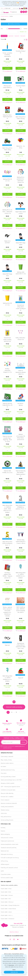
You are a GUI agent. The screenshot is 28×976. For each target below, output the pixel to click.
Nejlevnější (10, 35)
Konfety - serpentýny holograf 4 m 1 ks (7, 370)
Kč (4, 8)
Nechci (14, 969)
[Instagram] (14, 939)
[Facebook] (10, 939)
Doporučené (4, 35)
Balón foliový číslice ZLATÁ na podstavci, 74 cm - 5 (7, 543)
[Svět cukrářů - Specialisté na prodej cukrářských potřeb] (5, 12)
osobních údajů (18, 746)
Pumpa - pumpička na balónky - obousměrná (7, 54)
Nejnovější (23, 35)
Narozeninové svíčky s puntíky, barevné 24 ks (7, 339)
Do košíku (7, 68)
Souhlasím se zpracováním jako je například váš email (13, 747)
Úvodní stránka (4, 16)
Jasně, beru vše (14, 972)
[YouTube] (18, 939)
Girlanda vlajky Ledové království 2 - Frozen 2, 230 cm (20, 541)
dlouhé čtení (11, 965)
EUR (7, 8)
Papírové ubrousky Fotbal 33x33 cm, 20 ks (7, 405)
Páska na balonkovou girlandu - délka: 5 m (21, 372)
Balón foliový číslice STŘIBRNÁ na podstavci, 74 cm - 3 (21, 507)
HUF (9, 8)
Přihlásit (23, 742)
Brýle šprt (7, 645)
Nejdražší (17, 35)
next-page (20, 712)
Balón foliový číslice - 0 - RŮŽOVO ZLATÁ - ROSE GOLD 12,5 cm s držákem (7, 509)
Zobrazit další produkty (14, 707)
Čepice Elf (20, 678)
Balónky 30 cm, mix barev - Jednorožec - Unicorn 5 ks (7, 211)
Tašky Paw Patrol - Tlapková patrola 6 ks (7, 116)
